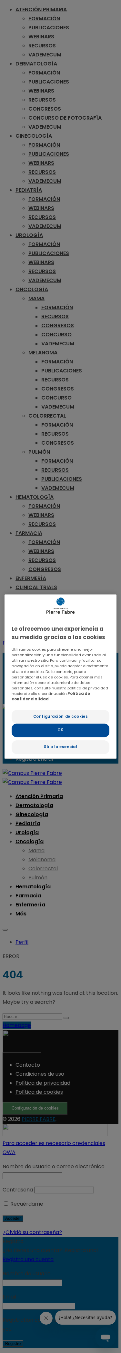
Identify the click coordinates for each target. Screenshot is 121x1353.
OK (60, 730)
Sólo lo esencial (60, 746)
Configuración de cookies (60, 716)
